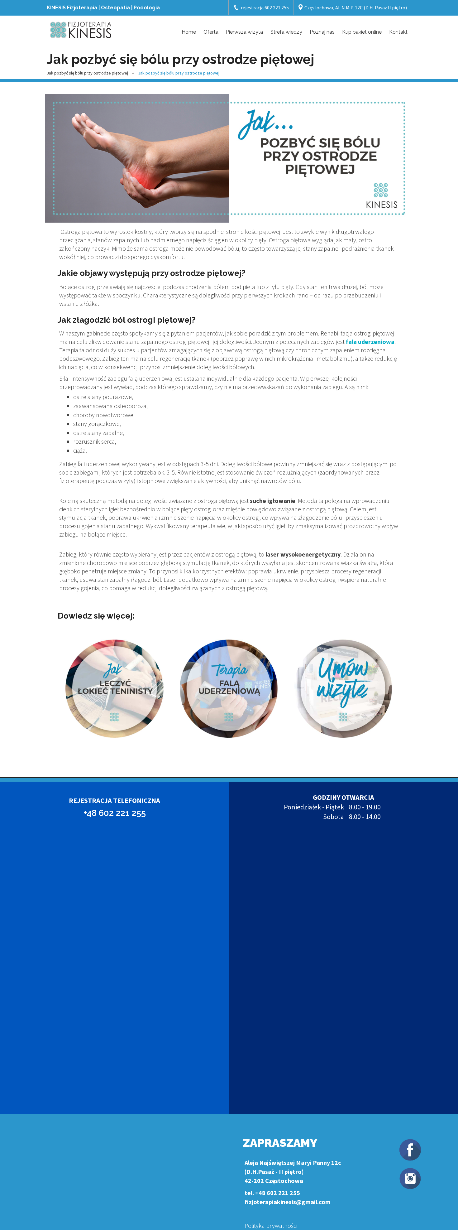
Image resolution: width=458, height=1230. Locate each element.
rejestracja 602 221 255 (265, 7)
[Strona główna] (81, 29)
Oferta (210, 32)
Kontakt (398, 32)
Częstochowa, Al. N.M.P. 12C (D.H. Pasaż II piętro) (355, 7)
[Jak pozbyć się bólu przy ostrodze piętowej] (229, 158)
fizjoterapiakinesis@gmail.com (288, 1202)
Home (189, 32)
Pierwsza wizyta (244, 32)
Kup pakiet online (362, 32)
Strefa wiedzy (286, 32)
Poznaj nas (322, 32)
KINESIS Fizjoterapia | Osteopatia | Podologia (103, 8)
